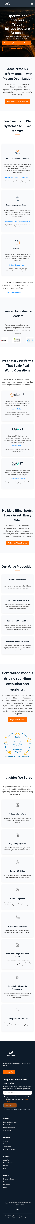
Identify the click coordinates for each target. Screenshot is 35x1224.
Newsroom (6, 1184)
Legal (5, 1187)
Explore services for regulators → (17, 221)
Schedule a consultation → (12, 292)
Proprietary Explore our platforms (16, 43)
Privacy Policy (12, 1218)
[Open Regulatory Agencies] (17, 841)
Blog (4, 1168)
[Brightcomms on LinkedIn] (17, 1209)
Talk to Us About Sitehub (17, 543)
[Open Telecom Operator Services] (17, 166)
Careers (5, 1165)
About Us (6, 1160)
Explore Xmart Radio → (17, 478)
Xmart (5, 1144)
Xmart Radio (7, 1146)
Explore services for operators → (17, 177)
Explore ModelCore (17, 720)
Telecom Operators (17, 814)
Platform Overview (9, 1149)
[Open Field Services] (17, 255)
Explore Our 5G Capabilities (17, 101)
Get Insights (10, 1105)
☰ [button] (31, 3)
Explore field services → (17, 265)
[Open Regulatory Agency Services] (17, 211)
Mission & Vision (8, 1163)
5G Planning (7, 1130)
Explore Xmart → (17, 446)
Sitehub (5, 1141)
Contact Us (9, 1072)
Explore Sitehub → (17, 409)
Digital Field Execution (10, 1125)
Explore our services (16, 49)
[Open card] (17, 406)
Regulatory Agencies (17, 843)
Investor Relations (8, 1179)
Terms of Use (23, 1218)
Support (5, 1182)
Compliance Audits (9, 1127)
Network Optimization (10, 1122)
